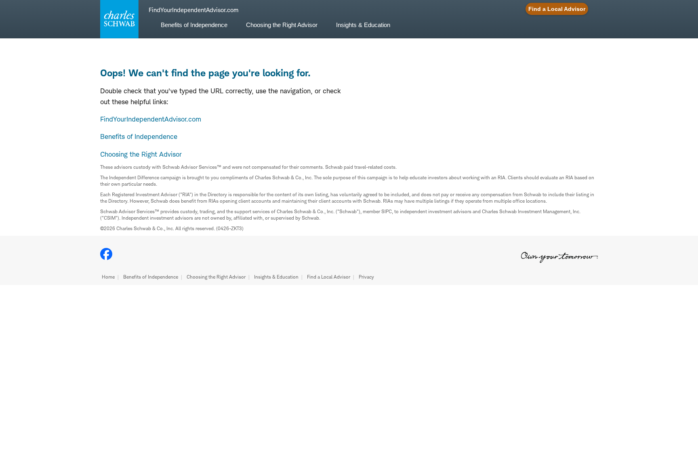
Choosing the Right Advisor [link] (281, 24)
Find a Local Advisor (328, 277)
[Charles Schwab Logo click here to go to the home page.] (118, 19)
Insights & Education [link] (363, 24)
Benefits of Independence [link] (194, 24)
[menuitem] (194, 29)
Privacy (366, 277)
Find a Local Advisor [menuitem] (556, 9)
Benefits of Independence (150, 277)
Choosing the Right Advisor (216, 277)
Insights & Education (276, 277)
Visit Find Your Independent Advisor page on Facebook (106, 254)
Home (108, 277)
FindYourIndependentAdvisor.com (150, 119)
